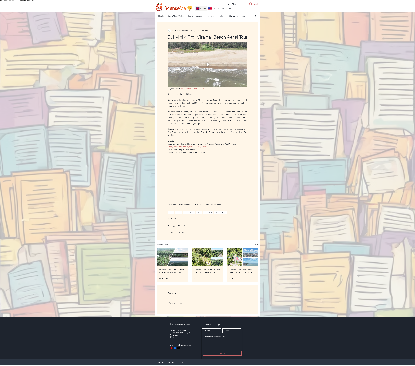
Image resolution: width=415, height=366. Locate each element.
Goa (198, 213)
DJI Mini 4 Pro (189, 213)
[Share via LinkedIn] (179, 226)
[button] (256, 16)
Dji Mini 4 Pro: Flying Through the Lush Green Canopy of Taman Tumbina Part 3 (207, 271)
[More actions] (246, 30)
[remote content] (207, 178)
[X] (178, 348)
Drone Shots (172, 218)
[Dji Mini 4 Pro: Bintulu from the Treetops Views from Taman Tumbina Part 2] (242, 257)
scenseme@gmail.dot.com (181, 345)
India (170, 213)
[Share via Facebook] (169, 226)
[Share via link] (184, 226)
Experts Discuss (195, 16)
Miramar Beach (220, 213)
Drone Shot (208, 213)
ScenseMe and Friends (184, 325)
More (244, 16)
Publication (210, 16)
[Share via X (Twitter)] (174, 226)
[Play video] (207, 64)
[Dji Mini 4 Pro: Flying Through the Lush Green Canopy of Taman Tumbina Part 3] (207, 257)
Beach (178, 213)
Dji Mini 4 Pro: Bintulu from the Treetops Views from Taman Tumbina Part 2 (242, 271)
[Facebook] (175, 348)
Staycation (233, 16)
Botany (222, 16)
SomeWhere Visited (176, 16)
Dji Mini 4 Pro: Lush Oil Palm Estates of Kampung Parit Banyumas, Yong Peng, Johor (172, 271)
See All (256, 244)
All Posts (160, 16)
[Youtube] (171, 348)
